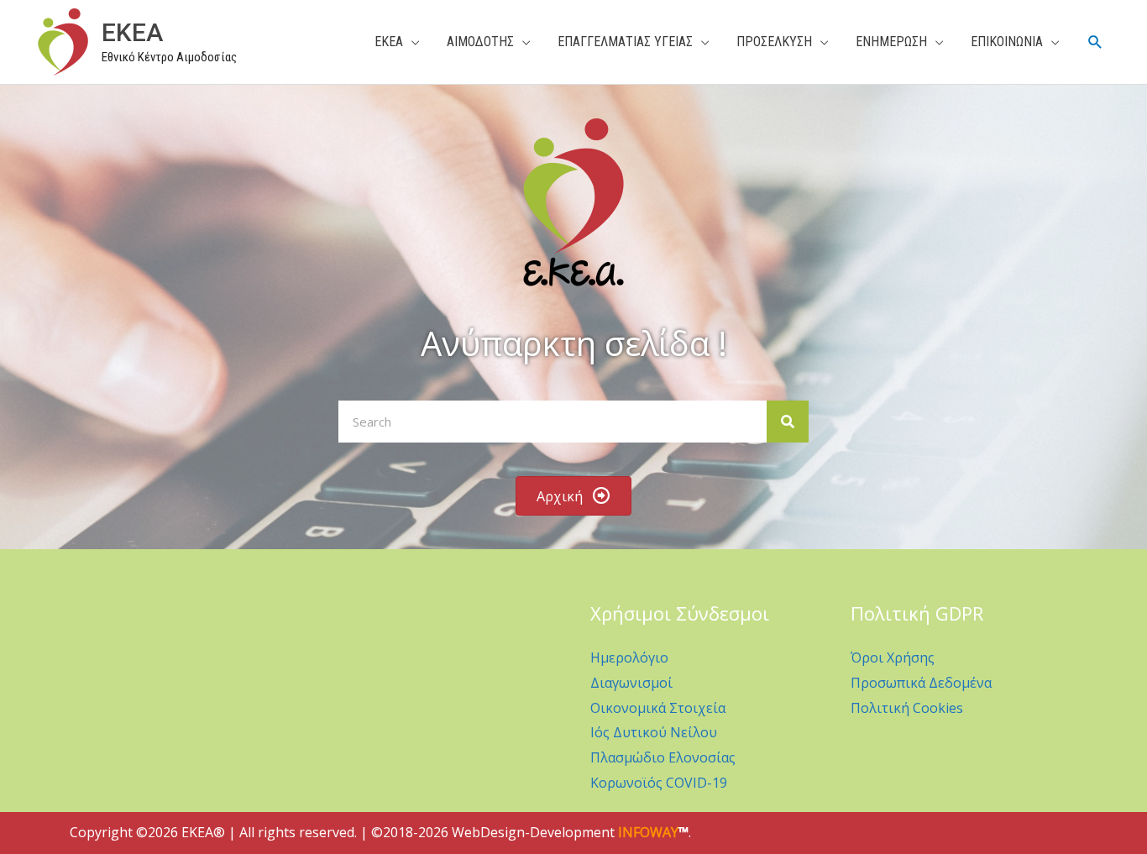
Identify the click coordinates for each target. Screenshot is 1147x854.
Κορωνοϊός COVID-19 (658, 782)
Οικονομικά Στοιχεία (657, 708)
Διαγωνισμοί (631, 682)
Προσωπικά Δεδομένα (921, 682)
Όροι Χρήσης (893, 657)
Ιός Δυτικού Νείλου (653, 732)
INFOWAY (648, 832)
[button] (1095, 42)
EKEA (132, 32)
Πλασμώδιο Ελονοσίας (663, 757)
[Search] (788, 422)
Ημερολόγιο (629, 657)
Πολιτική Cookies (907, 708)
